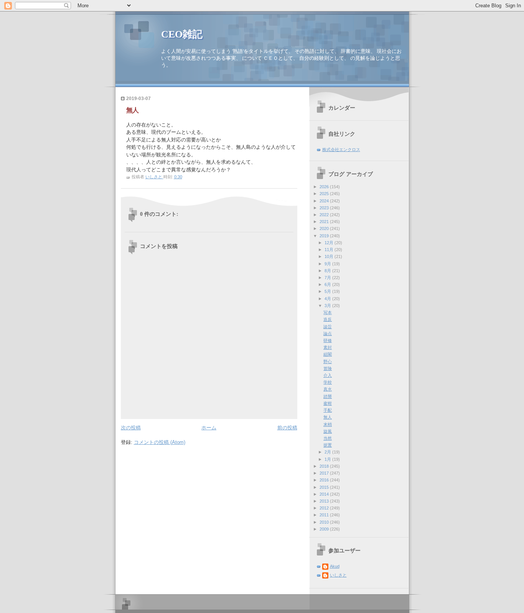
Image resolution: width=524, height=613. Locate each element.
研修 (327, 340)
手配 (327, 410)
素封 (327, 347)
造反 (327, 319)
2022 (325, 214)
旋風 (327, 431)
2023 (325, 207)
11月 (330, 249)
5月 (328, 291)
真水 (327, 389)
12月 (330, 242)
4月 (328, 298)
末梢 (327, 424)
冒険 (327, 368)
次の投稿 (131, 428)
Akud (334, 566)
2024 (325, 201)
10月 (330, 256)
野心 (327, 361)
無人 (327, 417)
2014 (325, 494)
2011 (325, 515)
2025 (325, 193)
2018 (325, 466)
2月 (328, 452)
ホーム (208, 428)
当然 (327, 438)
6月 (328, 284)
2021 (325, 221)
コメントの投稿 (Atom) (159, 442)
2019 (325, 235)
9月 (328, 263)
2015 (325, 487)
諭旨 (327, 326)
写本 (327, 312)
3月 (328, 305)
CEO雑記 (182, 34)
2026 (325, 186)
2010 (325, 522)
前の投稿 (287, 428)
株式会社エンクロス (341, 149)
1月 (328, 459)
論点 (327, 333)
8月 (328, 270)
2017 (325, 473)
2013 (325, 501)
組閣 (327, 354)
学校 (327, 382)
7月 (328, 277)
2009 (325, 529)
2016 (325, 480)
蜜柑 (327, 403)
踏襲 (327, 396)
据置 (327, 445)
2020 (325, 228)
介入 (327, 375)
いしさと (338, 575)
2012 (325, 508)
